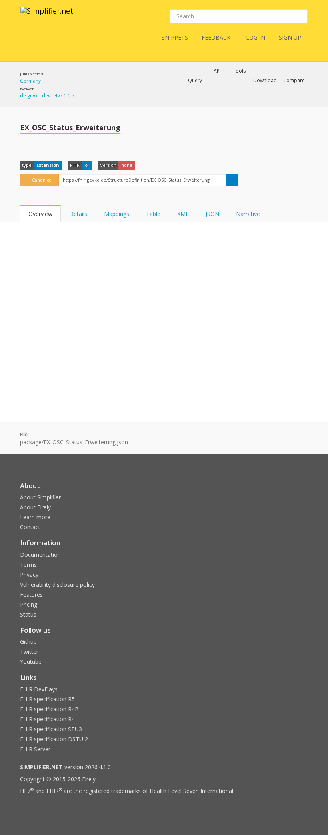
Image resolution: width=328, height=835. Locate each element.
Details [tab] (78, 214)
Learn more (35, 517)
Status (28, 614)
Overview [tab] (40, 214)
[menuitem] (274, 101)
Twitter (29, 651)
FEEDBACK (216, 37)
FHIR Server (35, 749)
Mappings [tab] (116, 214)
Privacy (29, 574)
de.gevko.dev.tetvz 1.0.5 (47, 95)
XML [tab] (183, 214)
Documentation (40, 554)
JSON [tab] (212, 214)
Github (28, 641)
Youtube (31, 661)
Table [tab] (153, 214)
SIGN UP (290, 37)
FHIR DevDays (39, 689)
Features (31, 594)
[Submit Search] (300, 16)
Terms (28, 564)
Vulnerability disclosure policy (57, 584)
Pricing (28, 604)
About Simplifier (40, 497)
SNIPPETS (175, 37)
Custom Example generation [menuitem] (203, 91)
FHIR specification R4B (49, 709)
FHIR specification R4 (47, 719)
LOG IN (255, 37)
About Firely (35, 507)
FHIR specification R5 (47, 699)
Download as (219, 101)
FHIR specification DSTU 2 (54, 739)
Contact (30, 527)
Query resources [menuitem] (146, 101)
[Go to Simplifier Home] (46, 16)
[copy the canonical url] (232, 180)
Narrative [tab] (248, 214)
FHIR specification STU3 (51, 729)
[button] (195, 80)
